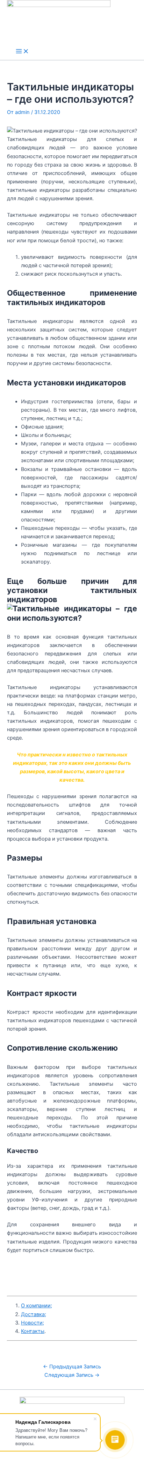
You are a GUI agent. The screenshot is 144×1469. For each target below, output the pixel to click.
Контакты (32, 1331)
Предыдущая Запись (72, 1366)
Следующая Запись (72, 1375)
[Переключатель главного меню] (22, 51)
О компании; (36, 1305)
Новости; (32, 1323)
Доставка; (33, 1314)
